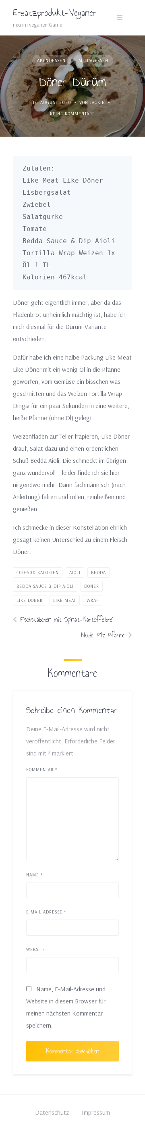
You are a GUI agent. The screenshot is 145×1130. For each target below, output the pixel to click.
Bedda (98, 572)
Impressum (96, 1112)
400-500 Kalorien (38, 572)
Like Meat (64, 600)
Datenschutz (52, 1112)
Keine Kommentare (72, 114)
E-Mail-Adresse (46, 912)
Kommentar (41, 769)
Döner (91, 586)
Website (35, 949)
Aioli (75, 572)
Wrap (93, 600)
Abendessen (51, 60)
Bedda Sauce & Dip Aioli (45, 586)
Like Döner (30, 600)
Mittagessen (93, 60)
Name (34, 875)
